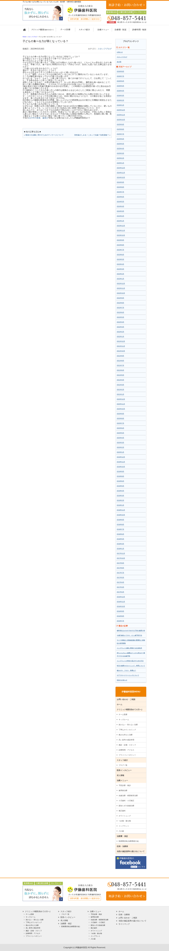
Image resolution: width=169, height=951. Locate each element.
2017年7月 (120, 573)
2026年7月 (120, 76)
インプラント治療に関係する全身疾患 (129, 648)
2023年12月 (121, 226)
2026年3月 (120, 95)
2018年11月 (121, 510)
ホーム (25, 31)
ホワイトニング (125, 816)
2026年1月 (120, 105)
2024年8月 (120, 187)
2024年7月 (120, 192)
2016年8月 (120, 616)
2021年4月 (120, 380)
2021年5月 (120, 375)
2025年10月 (121, 119)
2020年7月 (120, 423)
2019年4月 (120, 491)
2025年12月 (121, 110)
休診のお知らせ (122, 680)
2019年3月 (120, 495)
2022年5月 (120, 317)
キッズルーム (124, 720)
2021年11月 (121, 346)
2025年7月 (120, 134)
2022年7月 (120, 307)
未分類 (119, 62)
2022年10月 (121, 293)
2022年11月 (121, 288)
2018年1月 (120, 548)
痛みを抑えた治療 (126, 735)
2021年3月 (120, 385)
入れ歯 (121, 831)
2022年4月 (120, 322)
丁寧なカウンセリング (127, 730)
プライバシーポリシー (127, 755)
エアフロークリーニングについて (128, 675)
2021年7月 (120, 365)
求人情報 (120, 775)
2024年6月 (120, 197)
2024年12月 (121, 168)
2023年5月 (120, 259)
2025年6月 (120, 139)
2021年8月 (120, 360)
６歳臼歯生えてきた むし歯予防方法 (129, 635)
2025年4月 (120, 148)
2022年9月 (120, 298)
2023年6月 (120, 254)
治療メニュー (101, 31)
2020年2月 (120, 447)
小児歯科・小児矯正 (126, 801)
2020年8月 (120, 418)
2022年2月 (120, 332)
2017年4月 (120, 582)
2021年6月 (120, 370)
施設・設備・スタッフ (127, 745)
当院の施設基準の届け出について (131, 851)
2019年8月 (120, 476)
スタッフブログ (105, 49)
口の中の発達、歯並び (38, 118)
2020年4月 (120, 438)
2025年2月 (120, 158)
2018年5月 (120, 539)
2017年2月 (120, 592)
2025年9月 (120, 124)
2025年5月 (120, 144)
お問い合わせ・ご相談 (126, 699)
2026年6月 (120, 81)
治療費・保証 (119, 31)
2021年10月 (121, 351)
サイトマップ (124, 924)
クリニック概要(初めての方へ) (42, 31)
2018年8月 (120, 524)
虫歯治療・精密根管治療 (128, 796)
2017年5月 (120, 577)
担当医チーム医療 (66, 31)
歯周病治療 (123, 790)
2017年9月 (120, 563)
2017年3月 (120, 587)
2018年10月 (121, 515)
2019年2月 (120, 500)
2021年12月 (121, 341)
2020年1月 (120, 452)
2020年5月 (120, 433)
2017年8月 (120, 568)
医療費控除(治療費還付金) (129, 841)
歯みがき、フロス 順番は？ (126, 670)
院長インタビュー (124, 770)
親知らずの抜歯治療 (126, 806)
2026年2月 (120, 100)
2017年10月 (121, 558)
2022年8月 (120, 303)
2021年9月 (120, 356)
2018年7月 (120, 529)
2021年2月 (120, 389)
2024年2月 (120, 216)
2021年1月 (120, 394)
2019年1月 (120, 505)
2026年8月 (120, 71)
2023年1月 (120, 279)
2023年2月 (120, 274)
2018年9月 (120, 520)
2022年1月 (120, 336)
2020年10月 (121, 409)
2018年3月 (120, 544)
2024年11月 (121, 173)
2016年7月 (120, 621)
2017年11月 (121, 553)
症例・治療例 (122, 846)
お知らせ (120, 52)
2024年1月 (120, 221)
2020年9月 (120, 414)
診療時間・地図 (137, 31)
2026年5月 (120, 86)
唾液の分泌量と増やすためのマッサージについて (44, 135)
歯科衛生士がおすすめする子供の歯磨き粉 (131, 630)
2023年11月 (121, 230)
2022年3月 (120, 327)
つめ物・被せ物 (125, 821)
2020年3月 (120, 442)
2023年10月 (121, 235)
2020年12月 (121, 399)
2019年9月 (120, 471)
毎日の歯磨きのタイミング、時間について (131, 666)
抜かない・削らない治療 (128, 725)
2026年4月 (120, 91)
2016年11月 (121, 601)
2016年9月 (120, 611)
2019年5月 (120, 486)
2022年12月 (121, 283)
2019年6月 (120, 481)
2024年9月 (120, 182)
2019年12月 (121, 457)
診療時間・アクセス (126, 750)
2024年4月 (120, 206)
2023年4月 (120, 264)
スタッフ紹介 (83, 31)
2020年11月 (121, 404)
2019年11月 (121, 462)
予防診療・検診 (125, 785)
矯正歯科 (122, 811)
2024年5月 (120, 201)
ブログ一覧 (123, 765)
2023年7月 (120, 250)
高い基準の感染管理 (126, 740)
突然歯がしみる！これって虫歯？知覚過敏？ (91, 135)
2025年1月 (120, 163)
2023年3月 (120, 269)
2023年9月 (120, 240)
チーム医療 (123, 714)
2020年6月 (120, 428)
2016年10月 (121, 606)
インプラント (124, 826)
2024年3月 (120, 211)
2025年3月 (120, 153)
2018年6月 (120, 534)
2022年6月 (120, 312)
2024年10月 (121, 177)
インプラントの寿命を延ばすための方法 (130, 661)
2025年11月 (121, 115)
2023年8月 (120, 245)
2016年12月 (121, 597)
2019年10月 (121, 467)
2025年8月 (120, 129)
